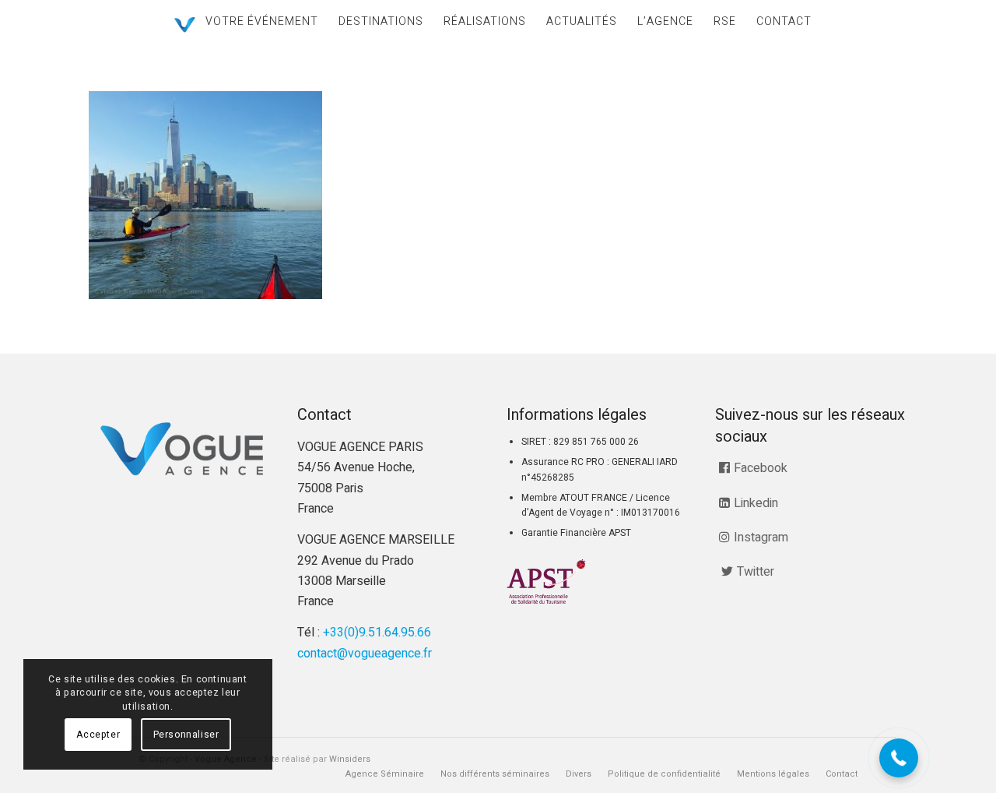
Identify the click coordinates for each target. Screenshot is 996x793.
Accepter (98, 735)
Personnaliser (186, 735)
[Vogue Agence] (184, 25)
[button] (898, 757)
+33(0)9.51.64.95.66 (377, 632)
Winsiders (349, 759)
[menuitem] (261, 21)
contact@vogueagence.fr (364, 653)
